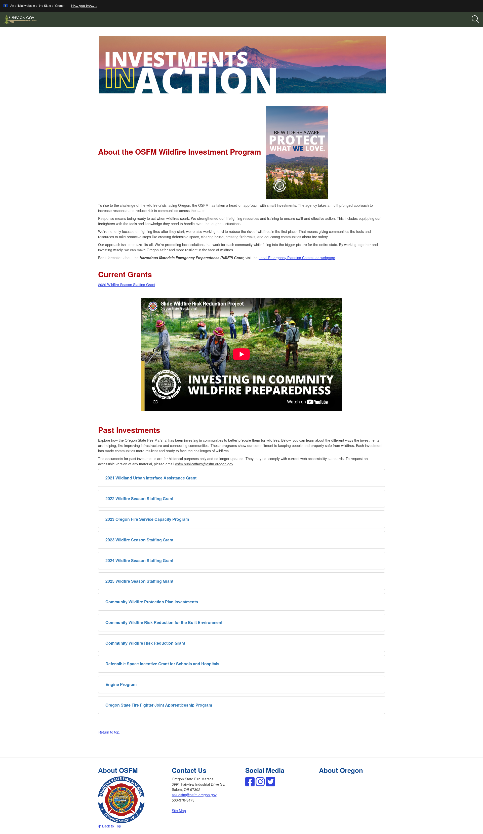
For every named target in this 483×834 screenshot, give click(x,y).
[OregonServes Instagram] (260, 784)
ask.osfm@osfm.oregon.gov (194, 794)
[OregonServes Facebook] (250, 784)
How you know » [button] (84, 5)
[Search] (475, 19)
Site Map (179, 810)
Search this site (68, 38)
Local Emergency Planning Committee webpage (297, 257)
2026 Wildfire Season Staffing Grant (126, 284)
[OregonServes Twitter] (270, 784)
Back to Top (111, 825)
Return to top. (109, 732)
